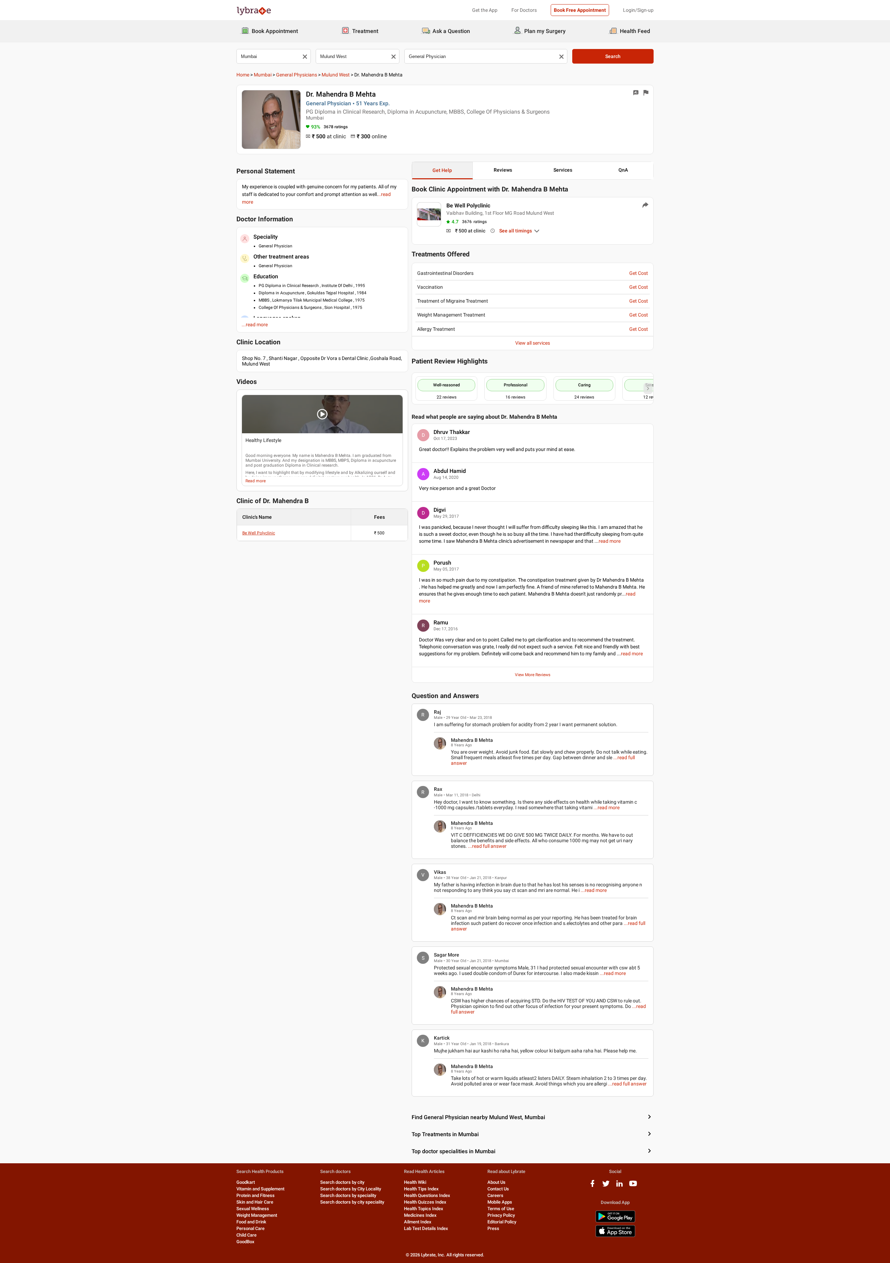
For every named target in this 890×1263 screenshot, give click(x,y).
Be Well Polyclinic (258, 533)
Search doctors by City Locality (350, 1188)
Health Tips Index (421, 1188)
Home (242, 74)
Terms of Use (500, 1208)
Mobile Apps (499, 1202)
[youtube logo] (633, 1186)
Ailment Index (417, 1221)
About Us (496, 1182)
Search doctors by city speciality (352, 1202)
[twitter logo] (606, 1186)
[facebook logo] (592, 1186)
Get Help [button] (442, 170)
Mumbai (263, 74)
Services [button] (562, 170)
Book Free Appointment (580, 10)
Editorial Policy (501, 1221)
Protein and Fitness (255, 1195)
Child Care (246, 1235)
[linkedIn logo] (619, 1186)
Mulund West (336, 74)
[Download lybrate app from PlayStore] (615, 1221)
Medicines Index (420, 1215)
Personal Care (250, 1228)
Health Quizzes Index (425, 1202)
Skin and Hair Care (254, 1202)
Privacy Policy (501, 1215)
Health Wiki (415, 1182)
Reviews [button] (503, 170)
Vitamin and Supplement (260, 1188)
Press (493, 1228)
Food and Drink (251, 1221)
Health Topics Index (423, 1208)
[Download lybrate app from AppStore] (615, 1235)
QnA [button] (623, 170)
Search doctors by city (342, 1182)
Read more (255, 480)
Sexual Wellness (252, 1208)
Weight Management (256, 1215)
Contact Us (498, 1188)
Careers (495, 1195)
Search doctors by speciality (348, 1195)
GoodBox (245, 1241)
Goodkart (245, 1182)
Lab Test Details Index (426, 1228)
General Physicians (296, 74)
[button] (322, 414)
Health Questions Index (427, 1195)
